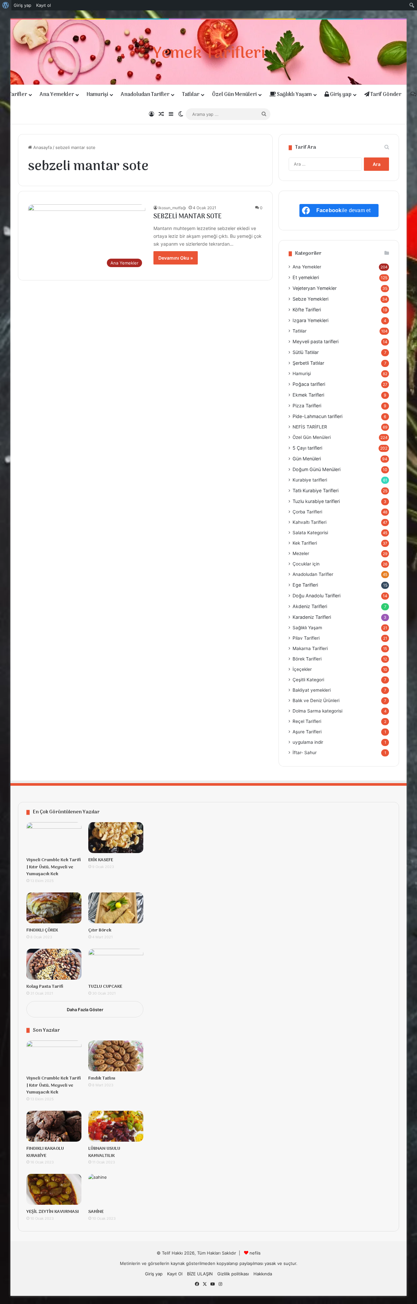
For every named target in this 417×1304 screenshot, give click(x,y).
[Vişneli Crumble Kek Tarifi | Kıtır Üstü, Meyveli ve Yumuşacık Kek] (53, 837)
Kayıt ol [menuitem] (43, 5)
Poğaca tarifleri (309, 384)
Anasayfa (42, 147)
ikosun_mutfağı (172, 207)
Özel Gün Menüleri (234, 94)
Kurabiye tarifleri (310, 479)
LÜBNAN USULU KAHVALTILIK (104, 1152)
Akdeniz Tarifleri (310, 606)
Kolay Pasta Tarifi (44, 986)
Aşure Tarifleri (307, 731)
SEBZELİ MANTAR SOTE (187, 216)
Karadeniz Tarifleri (312, 617)
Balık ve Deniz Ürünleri (316, 700)
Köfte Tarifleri (307, 309)
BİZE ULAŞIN (200, 1273)
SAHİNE (96, 1212)
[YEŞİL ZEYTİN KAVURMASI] (53, 1189)
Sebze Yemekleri (310, 299)
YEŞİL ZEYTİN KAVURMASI (52, 1212)
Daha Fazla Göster (85, 1009)
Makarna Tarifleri (310, 648)
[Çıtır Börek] (115, 907)
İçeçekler (302, 669)
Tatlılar (190, 94)
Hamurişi (97, 94)
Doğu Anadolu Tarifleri (316, 595)
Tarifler (18, 94)
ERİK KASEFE (100, 860)
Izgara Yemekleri (310, 320)
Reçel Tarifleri (307, 721)
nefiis (255, 1253)
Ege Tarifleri (305, 585)
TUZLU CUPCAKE (105, 986)
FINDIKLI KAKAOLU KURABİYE (45, 1152)
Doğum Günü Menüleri (316, 469)
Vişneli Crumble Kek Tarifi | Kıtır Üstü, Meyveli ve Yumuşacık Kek (53, 867)
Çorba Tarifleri (307, 511)
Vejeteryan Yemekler (315, 288)
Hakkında (262, 1273)
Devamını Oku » (175, 258)
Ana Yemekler (57, 94)
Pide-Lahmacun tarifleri (317, 416)
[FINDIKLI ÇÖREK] (53, 907)
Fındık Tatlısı (101, 1078)
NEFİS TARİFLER (310, 426)
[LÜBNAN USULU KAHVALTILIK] (115, 1126)
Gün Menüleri (307, 458)
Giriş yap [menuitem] (22, 5)
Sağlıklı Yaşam (294, 94)
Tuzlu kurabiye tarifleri (316, 501)
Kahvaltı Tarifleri (309, 522)
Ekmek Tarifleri (308, 395)
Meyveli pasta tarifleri (315, 341)
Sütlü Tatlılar (306, 352)
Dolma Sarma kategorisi (317, 710)
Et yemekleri (306, 277)
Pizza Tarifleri (307, 405)
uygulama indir (308, 742)
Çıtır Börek (99, 930)
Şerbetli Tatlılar (308, 363)
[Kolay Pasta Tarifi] (53, 964)
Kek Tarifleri (305, 543)
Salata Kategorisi (310, 532)
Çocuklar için (306, 563)
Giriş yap (340, 94)
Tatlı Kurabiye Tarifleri (315, 490)
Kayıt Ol (174, 1273)
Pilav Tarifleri (306, 638)
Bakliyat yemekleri (312, 690)
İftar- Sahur (305, 752)
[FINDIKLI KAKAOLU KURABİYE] (53, 1126)
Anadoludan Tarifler (145, 94)
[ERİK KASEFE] (115, 837)
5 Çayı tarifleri (307, 448)
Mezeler (301, 553)
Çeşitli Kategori (308, 679)
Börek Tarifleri (307, 658)
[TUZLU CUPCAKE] (115, 964)
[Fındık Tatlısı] (115, 1055)
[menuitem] (5, 5)
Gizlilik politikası (233, 1273)
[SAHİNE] (115, 1189)
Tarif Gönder (385, 94)
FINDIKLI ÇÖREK (42, 930)
